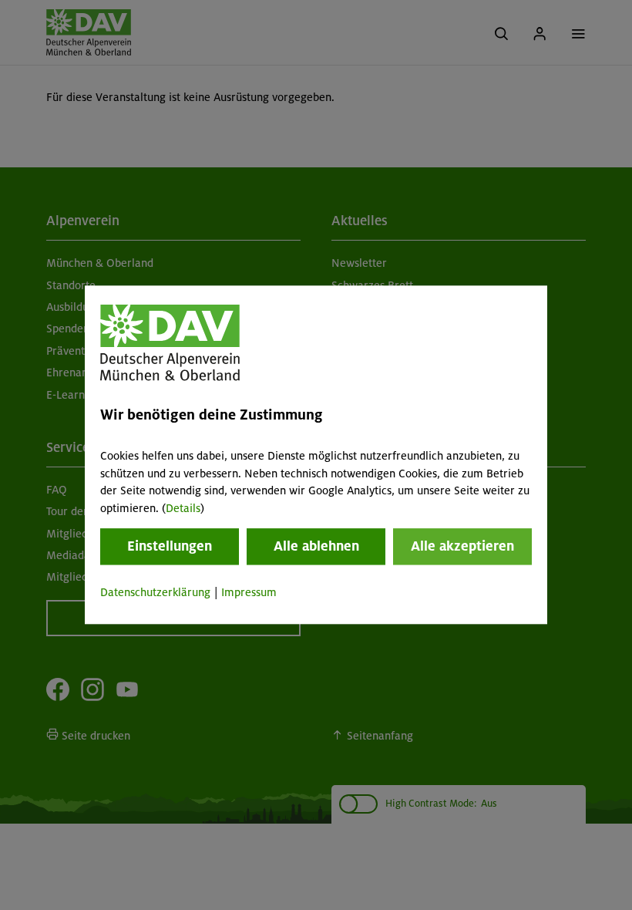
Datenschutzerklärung (155, 592)
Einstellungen (169, 546)
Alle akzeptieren (462, 546)
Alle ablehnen (316, 546)
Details (183, 508)
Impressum (249, 592)
